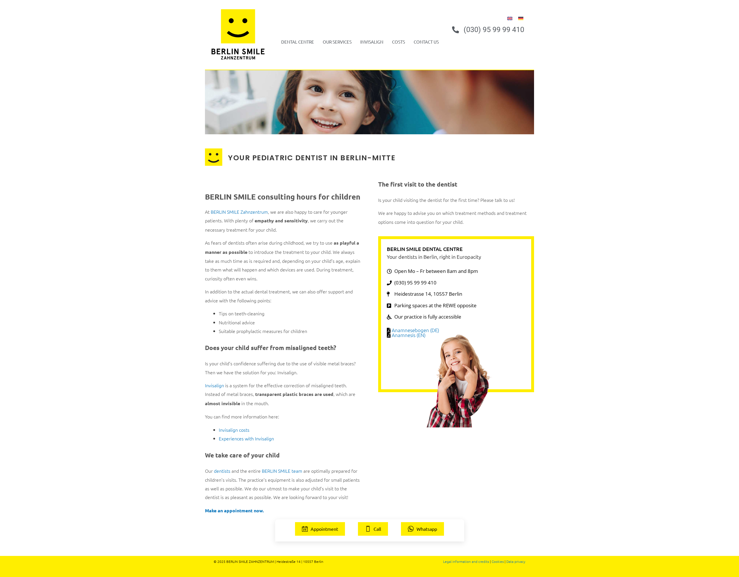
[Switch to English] (509, 18)
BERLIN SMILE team (282, 471)
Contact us (426, 41)
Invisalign (371, 41)
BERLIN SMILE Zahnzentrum (239, 212)
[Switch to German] (520, 18)
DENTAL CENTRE (297, 41)
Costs (398, 41)
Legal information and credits (466, 561)
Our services (337, 41)
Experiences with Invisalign (246, 438)
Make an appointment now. (234, 510)
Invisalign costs (234, 430)
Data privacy (515, 561)
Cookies (498, 561)
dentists (222, 471)
